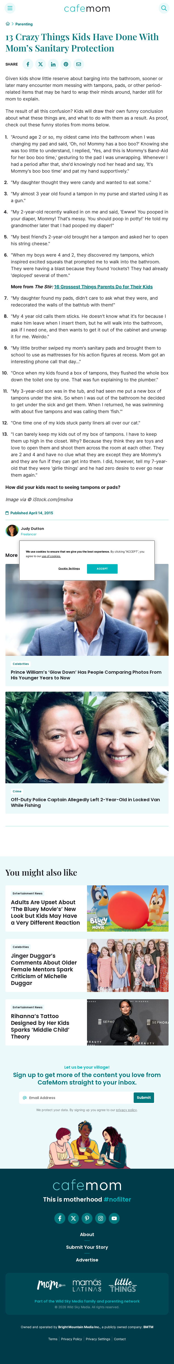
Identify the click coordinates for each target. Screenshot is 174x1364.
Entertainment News (27, 893)
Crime (17, 791)
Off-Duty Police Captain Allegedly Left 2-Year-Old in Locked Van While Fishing (85, 802)
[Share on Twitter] (40, 64)
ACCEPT (102, 568)
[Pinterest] (87, 1218)
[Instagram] (100, 1218)
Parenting (24, 24)
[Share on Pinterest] (65, 64)
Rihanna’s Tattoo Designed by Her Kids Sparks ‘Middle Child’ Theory (40, 1026)
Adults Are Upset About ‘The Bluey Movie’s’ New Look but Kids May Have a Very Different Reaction (45, 912)
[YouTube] (114, 1218)
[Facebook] (59, 1218)
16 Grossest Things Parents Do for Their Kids (103, 286)
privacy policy (126, 1110)
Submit (144, 1097)
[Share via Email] (78, 64)
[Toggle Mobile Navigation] (10, 8)
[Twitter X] (73, 1218)
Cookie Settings (69, 568)
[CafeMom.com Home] (87, 8)
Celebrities (21, 664)
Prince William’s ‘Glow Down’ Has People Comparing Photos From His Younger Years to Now (86, 675)
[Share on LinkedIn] (53, 64)
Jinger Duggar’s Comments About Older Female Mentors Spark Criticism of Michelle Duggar (44, 969)
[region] (87, 560)
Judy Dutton (32, 528)
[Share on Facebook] (27, 64)
